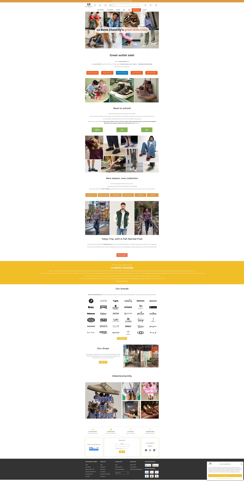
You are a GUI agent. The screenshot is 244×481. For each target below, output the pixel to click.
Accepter (225, 475)
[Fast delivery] (130, 429)
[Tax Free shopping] (93, 429)
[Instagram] (150, 450)
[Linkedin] (154, 450)
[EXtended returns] (150, 429)
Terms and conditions (229, 478)
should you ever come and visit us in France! (154, 278)
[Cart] (156, 5)
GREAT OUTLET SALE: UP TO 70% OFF (122, 1)
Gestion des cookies (220, 478)
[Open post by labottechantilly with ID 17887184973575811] (103, 400)
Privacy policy (126, 448)
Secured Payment (111, 431)
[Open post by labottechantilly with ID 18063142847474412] (150, 391)
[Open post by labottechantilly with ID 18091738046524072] (131, 391)
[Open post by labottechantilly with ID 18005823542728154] (150, 410)
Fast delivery (130, 431)
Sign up (122, 451)
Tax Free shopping (92, 431)
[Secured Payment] (111, 429)
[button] (241, 464)
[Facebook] (146, 450)
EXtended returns (150, 431)
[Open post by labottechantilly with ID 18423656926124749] (131, 410)
